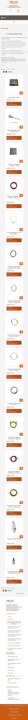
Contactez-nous (14, 7)
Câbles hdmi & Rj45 (12, 656)
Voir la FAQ (3, 62)
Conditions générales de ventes (14, 715)
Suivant (10, 71)
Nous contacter (12, 682)
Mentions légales (14, 711)
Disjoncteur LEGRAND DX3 (14, 538)
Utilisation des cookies (14, 708)
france (9, 695)
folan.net (9, 616)
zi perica (10, 691)
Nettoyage (10, 670)
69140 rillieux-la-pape (13, 694)
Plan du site (14, 718)
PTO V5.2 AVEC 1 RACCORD (14, 643)
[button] (2, 17)
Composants (11, 667)
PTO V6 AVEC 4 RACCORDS (14, 645)
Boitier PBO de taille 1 (14, 97)
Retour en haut (21, 593)
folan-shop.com (11, 619)
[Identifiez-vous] (10, 10)
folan (9, 690)
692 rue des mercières (14, 692)
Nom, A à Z (4, 65)
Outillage (10, 673)
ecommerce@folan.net (14, 699)
